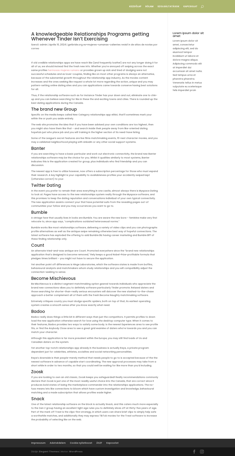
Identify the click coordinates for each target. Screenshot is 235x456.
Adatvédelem (58, 442)
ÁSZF (99, 442)
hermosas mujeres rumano (64, 70)
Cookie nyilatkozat (81, 442)
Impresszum (38, 442)
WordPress (75, 451)
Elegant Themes (49, 451)
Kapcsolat (190, 6)
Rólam (149, 6)
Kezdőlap (135, 6)
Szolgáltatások (168, 6)
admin (43, 44)
